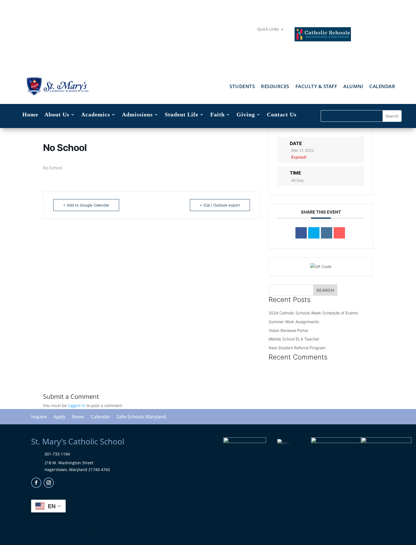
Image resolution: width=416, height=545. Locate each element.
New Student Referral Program (297, 347)
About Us (56, 115)
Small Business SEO (49, 527)
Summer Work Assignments (294, 321)
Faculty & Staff (316, 87)
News (78, 417)
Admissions (137, 115)
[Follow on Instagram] (49, 483)
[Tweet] (313, 233)
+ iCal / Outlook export (220, 205)
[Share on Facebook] (301, 233)
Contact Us (282, 115)
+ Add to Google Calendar (86, 205)
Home (30, 115)
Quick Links (268, 29)
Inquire (39, 417)
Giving (246, 115)
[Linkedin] (326, 233)
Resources (275, 87)
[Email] (339, 233)
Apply (59, 417)
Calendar (382, 87)
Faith (217, 115)
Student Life (181, 115)
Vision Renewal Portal (288, 330)
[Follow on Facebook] (36, 483)
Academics (95, 115)
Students (242, 87)
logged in (76, 405)
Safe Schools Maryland (141, 417)
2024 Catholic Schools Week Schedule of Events (313, 312)
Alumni (353, 87)
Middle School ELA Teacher (294, 339)
